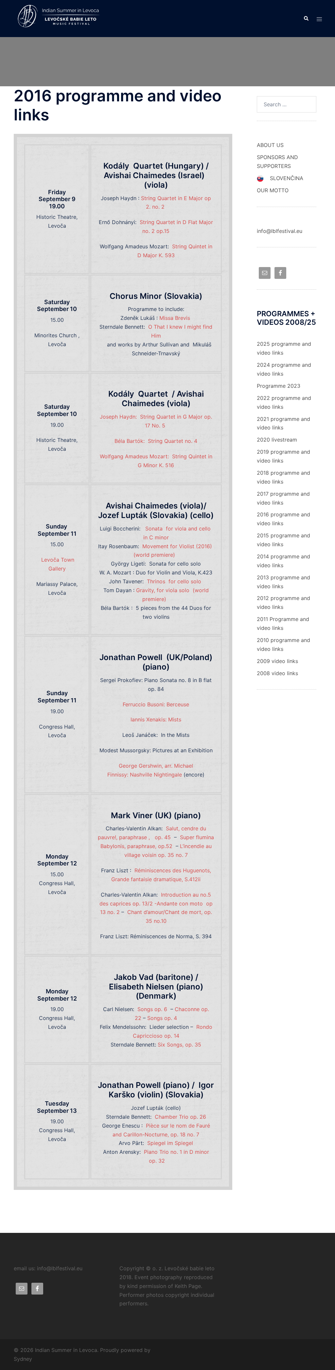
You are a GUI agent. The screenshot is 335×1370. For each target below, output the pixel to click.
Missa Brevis (175, 318)
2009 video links (277, 661)
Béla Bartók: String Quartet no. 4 (156, 441)
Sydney (23, 1359)
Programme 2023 (278, 386)
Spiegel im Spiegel (170, 1143)
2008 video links (277, 673)
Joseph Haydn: (119, 416)
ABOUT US (270, 145)
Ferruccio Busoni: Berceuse (156, 704)
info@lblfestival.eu (279, 231)
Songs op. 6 (152, 1009)
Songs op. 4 (162, 1018)
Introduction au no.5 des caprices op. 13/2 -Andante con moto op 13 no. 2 (156, 903)
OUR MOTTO (273, 190)
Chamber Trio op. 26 (180, 1116)
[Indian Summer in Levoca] (61, 18)
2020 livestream (277, 439)
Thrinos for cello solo (175, 581)
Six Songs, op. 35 (179, 1044)
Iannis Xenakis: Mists (156, 719)
